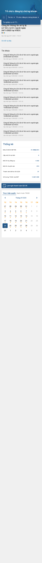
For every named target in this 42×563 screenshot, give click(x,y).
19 (16, 221)
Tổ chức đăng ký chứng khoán (26, 17)
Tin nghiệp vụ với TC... (10, 22)
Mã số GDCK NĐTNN (9, 150)
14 (26, 216)
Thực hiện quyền (9, 193)
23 (37, 221)
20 (21, 221)
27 (5, 206)
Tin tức (10, 17)
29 (16, 206)
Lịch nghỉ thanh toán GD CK (17, 186)
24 (5, 226)
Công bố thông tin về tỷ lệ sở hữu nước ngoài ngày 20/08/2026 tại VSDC (21, 73)
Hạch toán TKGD (23, 193)
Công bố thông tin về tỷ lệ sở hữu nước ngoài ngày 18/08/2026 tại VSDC (21, 89)
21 (26, 221)
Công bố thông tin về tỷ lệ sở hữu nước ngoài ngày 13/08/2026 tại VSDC (21, 115)
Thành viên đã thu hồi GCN (11, 171)
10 (5, 216)
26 (16, 226)
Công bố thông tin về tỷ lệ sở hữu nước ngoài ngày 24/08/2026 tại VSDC (21, 56)
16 (37, 216)
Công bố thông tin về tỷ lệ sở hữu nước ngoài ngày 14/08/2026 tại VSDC (21, 106)
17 (5, 221)
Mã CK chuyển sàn (9, 166)
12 (16, 216)
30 (21, 206)
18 (10, 221)
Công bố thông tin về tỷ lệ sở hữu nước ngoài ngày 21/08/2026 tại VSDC (21, 64)
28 (10, 206)
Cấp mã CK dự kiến (9, 155)
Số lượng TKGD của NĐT (11, 177)
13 (21, 216)
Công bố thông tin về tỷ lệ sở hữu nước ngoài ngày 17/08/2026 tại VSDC (21, 98)
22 (32, 221)
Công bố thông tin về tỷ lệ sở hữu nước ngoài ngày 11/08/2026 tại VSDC (21, 132)
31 (26, 206)
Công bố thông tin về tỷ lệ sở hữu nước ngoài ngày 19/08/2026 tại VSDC (21, 81)
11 (10, 216)
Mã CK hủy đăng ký (9, 160)
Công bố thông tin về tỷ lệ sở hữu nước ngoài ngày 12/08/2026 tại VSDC (21, 123)
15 (32, 216)
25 (10, 226)
